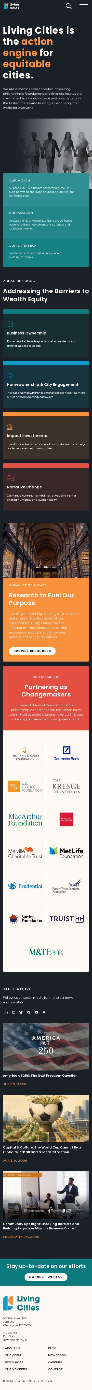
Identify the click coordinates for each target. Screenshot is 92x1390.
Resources (14, 1362)
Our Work (13, 1355)
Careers (55, 1362)
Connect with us (46, 1277)
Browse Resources (32, 651)
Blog (52, 1348)
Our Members (16, 1369)
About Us (12, 1348)
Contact (55, 1369)
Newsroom (57, 1355)
